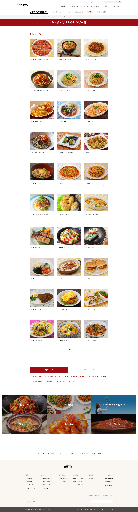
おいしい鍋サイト (109, 485)
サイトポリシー (80, 509)
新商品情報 (29, 478)
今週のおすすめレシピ (48, 478)
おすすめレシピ (73, 6)
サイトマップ (110, 509)
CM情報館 (63, 481)
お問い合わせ (86, 2)
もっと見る (68, 350)
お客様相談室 (95, 6)
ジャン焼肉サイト (109, 475)
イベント (63, 484)
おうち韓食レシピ (83, 453)
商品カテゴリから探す (31, 481)
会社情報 (105, 6)
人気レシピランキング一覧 (49, 481)
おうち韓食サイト (109, 478)
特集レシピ (45, 488)
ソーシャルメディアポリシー (101, 509)
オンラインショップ (97, 2)
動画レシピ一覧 (46, 484)
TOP (38, 453)
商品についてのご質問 (78, 478)
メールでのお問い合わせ (78, 484)
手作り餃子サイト (109, 482)
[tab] (89, 370)
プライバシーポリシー (89, 509)
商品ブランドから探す (31, 488)
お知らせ (79, 2)
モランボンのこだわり (48, 453)
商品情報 (62, 6)
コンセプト (60, 453)
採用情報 (116, 6)
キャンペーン (64, 478)
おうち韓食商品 (71, 453)
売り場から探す (30, 484)
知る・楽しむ (84, 6)
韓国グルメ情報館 (96, 453)
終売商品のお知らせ (77, 481)
